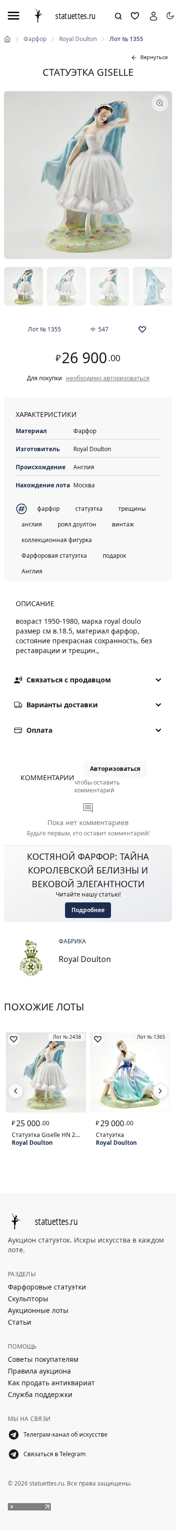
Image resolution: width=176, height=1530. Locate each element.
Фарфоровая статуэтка (54, 555)
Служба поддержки (40, 1394)
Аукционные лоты (38, 1310)
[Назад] (15, 1091)
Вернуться (154, 57)
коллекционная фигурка (57, 540)
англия (32, 524)
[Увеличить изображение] (88, 175)
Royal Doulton (78, 39)
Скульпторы (28, 1298)
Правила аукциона (39, 1371)
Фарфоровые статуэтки (47, 1286)
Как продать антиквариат (51, 1382)
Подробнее (88, 910)
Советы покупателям (43, 1359)
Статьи (19, 1322)
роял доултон (77, 524)
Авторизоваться (115, 769)
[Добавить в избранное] (142, 329)
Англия (32, 571)
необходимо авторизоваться (108, 378)
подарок (114, 555)
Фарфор (34, 39)
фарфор (48, 508)
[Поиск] (118, 16)
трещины (132, 508)
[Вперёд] (160, 1091)
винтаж (123, 524)
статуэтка (89, 508)
